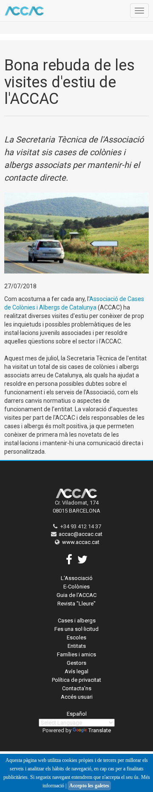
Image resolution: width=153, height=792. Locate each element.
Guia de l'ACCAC (76, 595)
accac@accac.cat (80, 534)
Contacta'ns (76, 688)
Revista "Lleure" (76, 603)
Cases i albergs (77, 620)
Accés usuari (77, 697)
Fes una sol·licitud (76, 629)
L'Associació (77, 578)
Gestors (76, 663)
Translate (99, 730)
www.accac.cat (80, 542)
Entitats (77, 646)
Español (77, 714)
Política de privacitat (76, 680)
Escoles (76, 637)
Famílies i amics (76, 654)
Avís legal (76, 671)
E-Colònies (76, 586)
